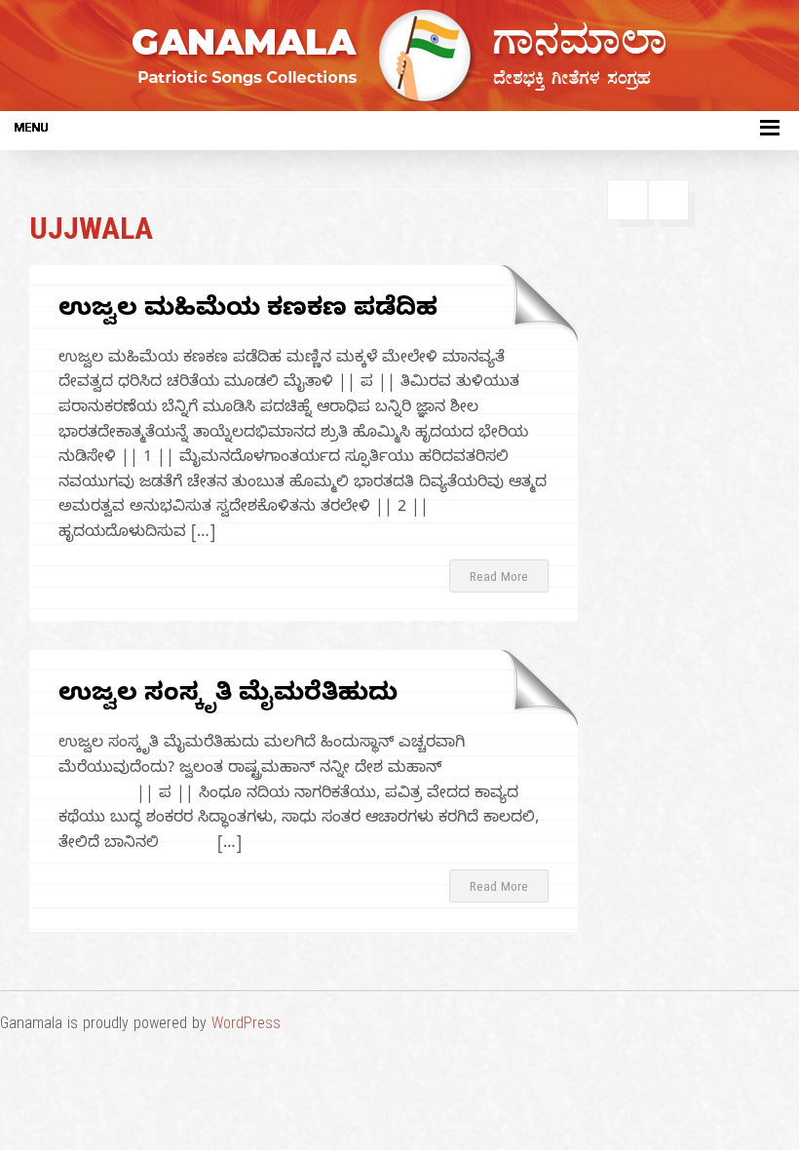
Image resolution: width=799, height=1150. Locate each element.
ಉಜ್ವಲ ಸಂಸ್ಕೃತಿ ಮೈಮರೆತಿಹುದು (228, 696)
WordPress (246, 1026)
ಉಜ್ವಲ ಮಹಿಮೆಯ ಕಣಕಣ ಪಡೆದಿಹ (248, 311)
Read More (499, 579)
